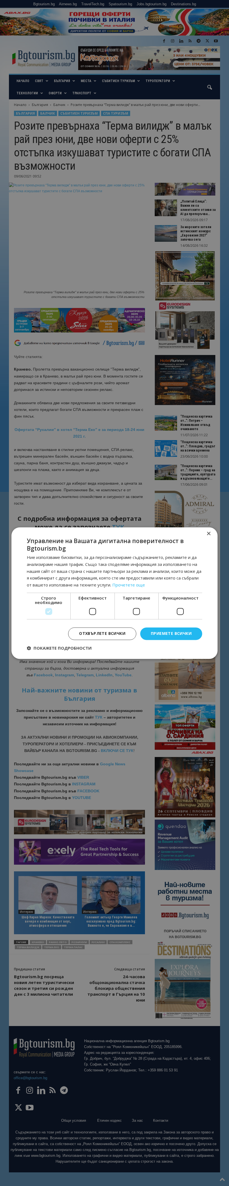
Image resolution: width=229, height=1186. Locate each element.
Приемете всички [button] (171, 633)
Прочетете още (128, 585)
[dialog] (114, 593)
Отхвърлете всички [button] (102, 633)
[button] (59, 647)
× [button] (208, 534)
